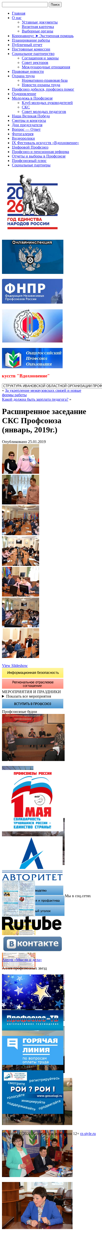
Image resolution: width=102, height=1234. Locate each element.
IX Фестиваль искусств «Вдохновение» (45, 143)
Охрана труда (23, 76)
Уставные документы (40, 22)
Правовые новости (28, 71)
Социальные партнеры (31, 165)
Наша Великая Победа (31, 116)
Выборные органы (37, 31)
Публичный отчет (27, 45)
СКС (26, 107)
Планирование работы (31, 40)
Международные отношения (46, 67)
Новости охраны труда (41, 85)
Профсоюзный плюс (29, 160)
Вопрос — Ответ (26, 129)
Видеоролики (23, 138)
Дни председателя (27, 125)
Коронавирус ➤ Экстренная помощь (43, 36)
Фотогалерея (22, 134)
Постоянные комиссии (31, 49)
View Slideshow (15, 665)
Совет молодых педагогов (44, 111)
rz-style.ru (88, 1133)
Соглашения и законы (40, 58)
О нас (17, 18)
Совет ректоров (35, 62)
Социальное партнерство (33, 54)
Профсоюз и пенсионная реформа (40, 152)
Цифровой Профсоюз (30, 147)
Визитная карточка (38, 27)
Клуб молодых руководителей (47, 103)
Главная (18, 13)
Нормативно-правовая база (45, 80)
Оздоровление (24, 94)
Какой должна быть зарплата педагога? (35, 399)
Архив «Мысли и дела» (22, 960)
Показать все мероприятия (28, 696)
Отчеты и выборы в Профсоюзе (39, 156)
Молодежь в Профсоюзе (32, 98)
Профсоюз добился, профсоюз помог (43, 89)
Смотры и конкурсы (29, 120)
